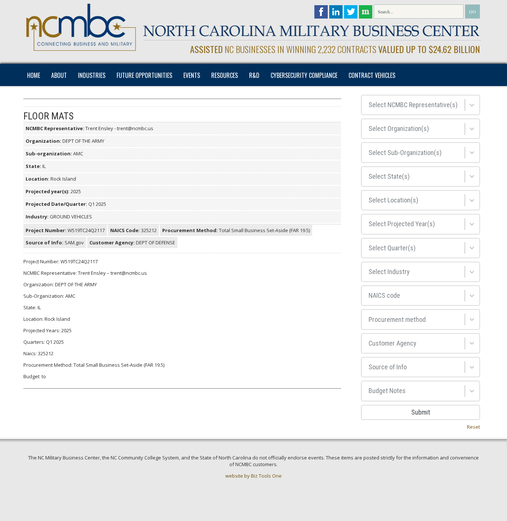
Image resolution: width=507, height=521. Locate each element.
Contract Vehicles (372, 75)
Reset (473, 426)
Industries (91, 75)
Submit (420, 412)
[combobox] (420, 105)
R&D (254, 75)
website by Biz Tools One (253, 475)
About (59, 75)
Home (33, 75)
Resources (224, 75)
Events (191, 75)
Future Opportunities (144, 75)
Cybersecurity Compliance (304, 75)
